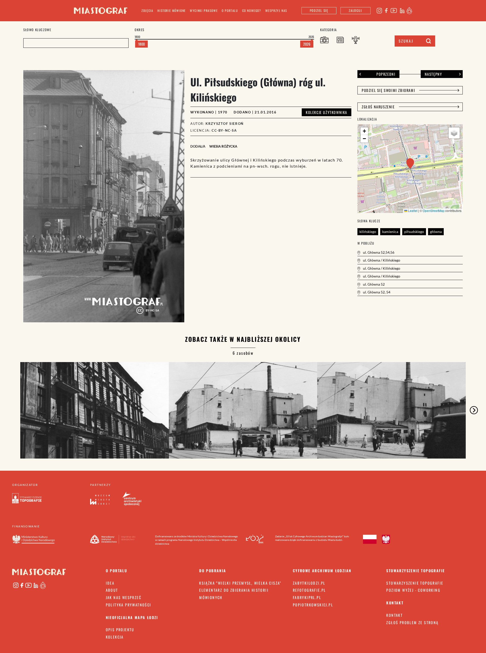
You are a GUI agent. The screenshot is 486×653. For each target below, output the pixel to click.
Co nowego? (251, 10)
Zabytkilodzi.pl (309, 583)
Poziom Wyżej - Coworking (413, 590)
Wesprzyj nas (276, 10)
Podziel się (319, 10)
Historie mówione (171, 10)
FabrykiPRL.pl (307, 597)
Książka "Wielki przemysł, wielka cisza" (240, 583)
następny (433, 74)
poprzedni (385, 74)
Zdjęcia (147, 10)
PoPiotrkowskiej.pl (313, 604)
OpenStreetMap (433, 210)
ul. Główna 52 (373, 284)
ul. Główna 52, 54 (376, 292)
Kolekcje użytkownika (326, 112)
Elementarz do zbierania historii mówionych (234, 593)
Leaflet (412, 210)
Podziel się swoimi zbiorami (388, 90)
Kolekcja (115, 637)
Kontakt (394, 615)
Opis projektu (120, 629)
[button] (410, 163)
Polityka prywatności (128, 604)
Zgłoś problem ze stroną (412, 622)
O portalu (230, 10)
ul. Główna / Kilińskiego (381, 260)
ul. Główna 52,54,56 (378, 252)
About (112, 590)
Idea (110, 583)
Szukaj (406, 41)
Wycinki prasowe (204, 10)
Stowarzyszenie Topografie (414, 583)
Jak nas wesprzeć (123, 597)
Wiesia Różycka (223, 146)
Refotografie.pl (309, 590)
